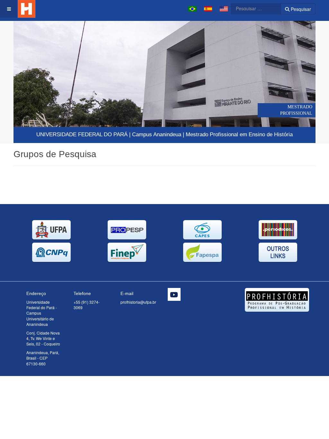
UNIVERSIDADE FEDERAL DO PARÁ (82, 134)
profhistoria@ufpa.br (138, 302)
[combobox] (252, 8)
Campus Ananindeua (156, 134)
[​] (174, 294)
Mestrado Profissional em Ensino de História (239, 134)
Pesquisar (300, 9)
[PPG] (37, 9)
